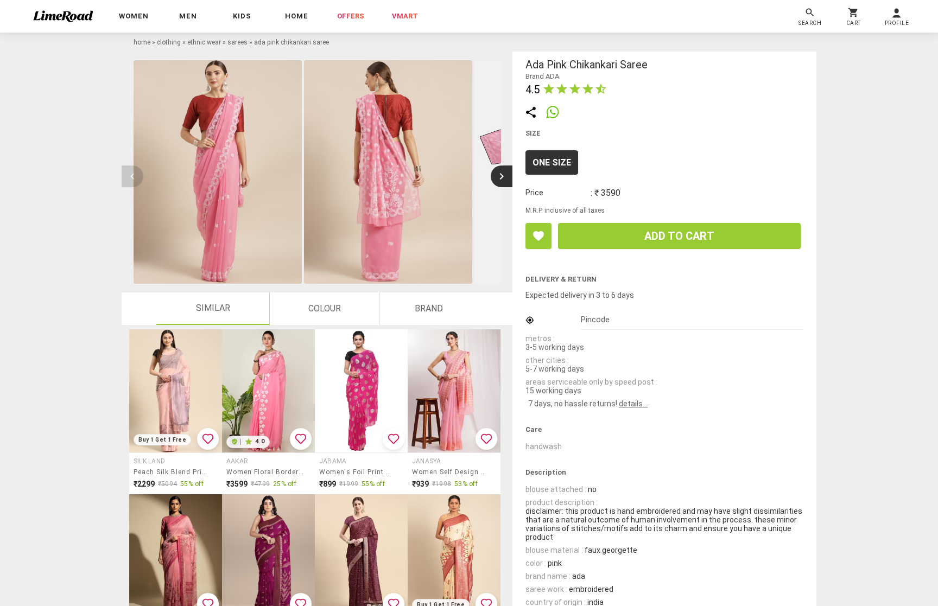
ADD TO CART (679, 236)
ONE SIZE (552, 162)
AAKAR (237, 461)
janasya (426, 461)
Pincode (595, 319)
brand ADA (542, 76)
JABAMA (332, 461)
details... (633, 403)
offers (350, 16)
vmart (405, 16)
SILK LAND (149, 461)
